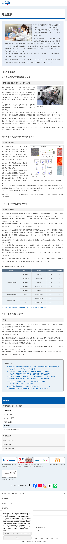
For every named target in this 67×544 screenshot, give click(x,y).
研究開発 (6, 400)
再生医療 (7, 426)
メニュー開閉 (64, 498)
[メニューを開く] (64, 3)
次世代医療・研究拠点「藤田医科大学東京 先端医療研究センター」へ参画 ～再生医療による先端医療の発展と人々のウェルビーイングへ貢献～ (30, 377)
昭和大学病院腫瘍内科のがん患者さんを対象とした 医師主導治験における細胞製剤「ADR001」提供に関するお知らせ (27, 387)
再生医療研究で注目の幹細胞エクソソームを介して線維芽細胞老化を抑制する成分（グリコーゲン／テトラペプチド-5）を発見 (33, 368)
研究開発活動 (7, 410)
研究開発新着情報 (8, 449)
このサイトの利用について (52, 538)
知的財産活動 (7, 436)
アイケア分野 (8, 414)
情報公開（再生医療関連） (12, 429)
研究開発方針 (7, 444)
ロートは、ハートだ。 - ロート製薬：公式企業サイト (6, 3)
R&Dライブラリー (9, 440)
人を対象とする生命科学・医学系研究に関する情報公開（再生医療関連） (25, 307)
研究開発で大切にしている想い (13, 406)
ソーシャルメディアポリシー (37, 538)
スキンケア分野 (9, 418)
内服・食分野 (8, 422)
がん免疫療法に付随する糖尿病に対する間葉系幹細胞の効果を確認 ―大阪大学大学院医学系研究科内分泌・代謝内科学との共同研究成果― (29, 373)
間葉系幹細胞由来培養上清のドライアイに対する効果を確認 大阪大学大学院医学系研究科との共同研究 (26, 382)
